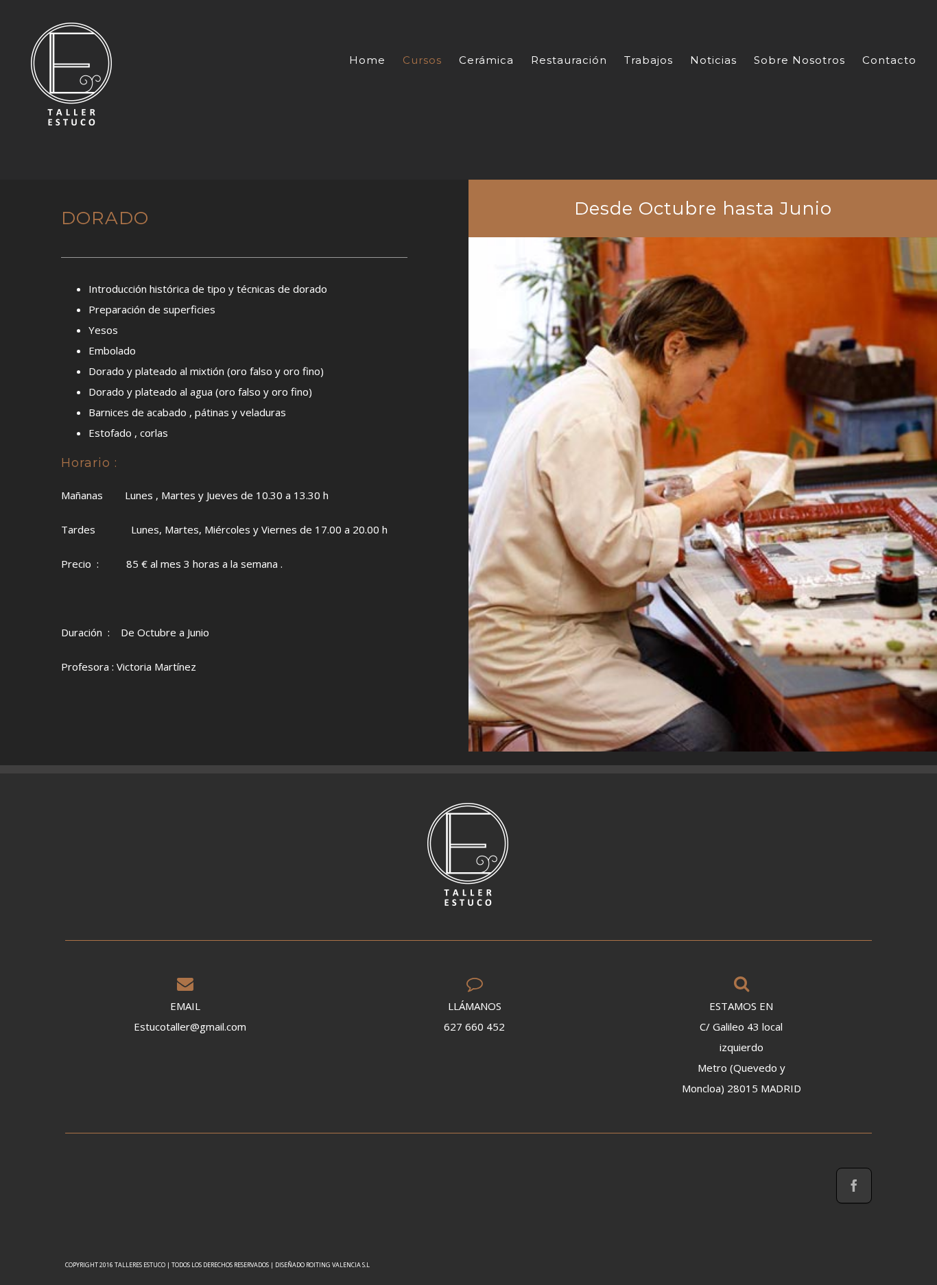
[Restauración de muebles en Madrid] (72, 74)
